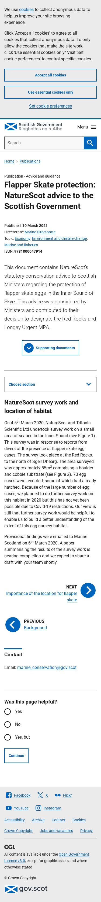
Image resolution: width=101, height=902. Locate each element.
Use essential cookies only (50, 92)
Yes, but (22, 737)
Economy (22, 238)
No (17, 724)
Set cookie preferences (50, 106)
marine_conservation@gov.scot (46, 667)
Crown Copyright (18, 831)
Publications (30, 161)
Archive (38, 820)
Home (9, 161)
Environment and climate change (59, 238)
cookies (26, 9)
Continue (16, 755)
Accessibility (14, 820)
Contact (58, 820)
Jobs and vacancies (56, 831)
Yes (18, 711)
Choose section (22, 384)
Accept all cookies (50, 75)
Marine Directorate (40, 232)
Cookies (79, 820)
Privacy (86, 831)
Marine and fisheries (21, 245)
